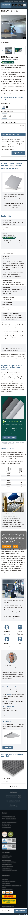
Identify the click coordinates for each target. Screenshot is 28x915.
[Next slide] (24, 786)
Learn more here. (9, 437)
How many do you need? (9, 122)
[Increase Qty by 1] (15, 127)
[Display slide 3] (14, 786)
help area (9, 694)
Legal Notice (5, 879)
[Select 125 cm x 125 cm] (4, 116)
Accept (15, 546)
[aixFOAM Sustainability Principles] (5, 834)
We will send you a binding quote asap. (16, 914)
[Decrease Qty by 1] (3, 127)
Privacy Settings (7, 546)
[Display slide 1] (10, 786)
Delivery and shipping (7, 889)
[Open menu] (24, 5)
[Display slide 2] (12, 786)
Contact (16, 1)
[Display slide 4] (17, 786)
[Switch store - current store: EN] (24, 1)
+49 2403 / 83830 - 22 (8, 706)
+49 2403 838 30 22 (11, 818)
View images (8, 747)
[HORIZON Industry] (13, 737)
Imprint (18, 542)
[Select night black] (7, 107)
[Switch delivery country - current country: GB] (20, 1)
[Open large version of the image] (13, 27)
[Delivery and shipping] (13, 897)
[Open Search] (13, 5)
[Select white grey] (3, 107)
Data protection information (8, 881)
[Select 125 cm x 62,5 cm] (10, 116)
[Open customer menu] (16, 5)
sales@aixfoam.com (7, 713)
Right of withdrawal (6, 885)
